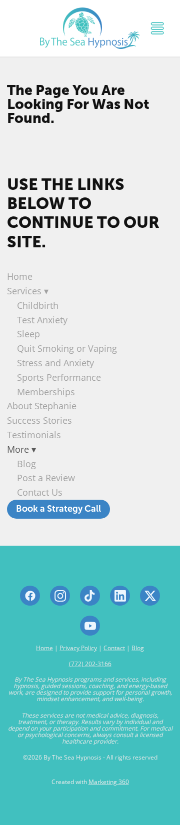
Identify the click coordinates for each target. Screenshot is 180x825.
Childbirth (37, 305)
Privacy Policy (78, 648)
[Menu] (157, 27)
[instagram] (60, 596)
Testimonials (34, 434)
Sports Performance (59, 377)
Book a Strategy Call (58, 509)
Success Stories (39, 420)
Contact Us (39, 492)
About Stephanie (41, 405)
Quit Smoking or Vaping (67, 348)
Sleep (28, 333)
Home (19, 276)
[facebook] (30, 596)
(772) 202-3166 (90, 664)
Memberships (46, 391)
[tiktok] (90, 596)
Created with (90, 782)
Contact (114, 648)
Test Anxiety (42, 319)
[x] (150, 596)
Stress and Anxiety (55, 362)
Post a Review (46, 477)
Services (27, 290)
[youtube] (90, 626)
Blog (26, 463)
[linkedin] (120, 596)
